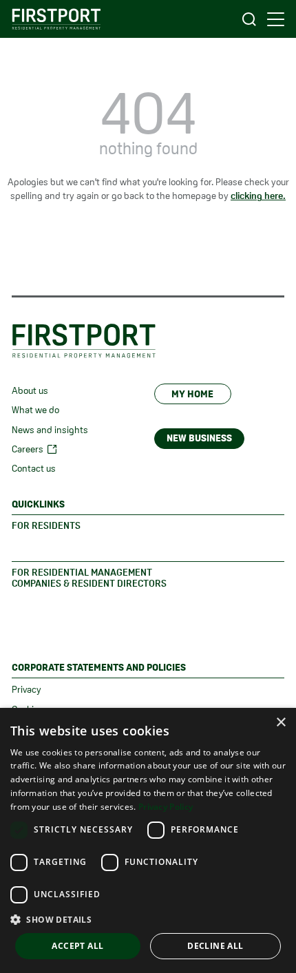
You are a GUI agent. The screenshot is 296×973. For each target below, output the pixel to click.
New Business (199, 438)
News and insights (50, 429)
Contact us (34, 468)
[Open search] (249, 19)
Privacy (26, 689)
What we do (35, 410)
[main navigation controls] (275, 19)
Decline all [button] (215, 946)
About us (30, 390)
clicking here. (258, 195)
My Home (192, 394)
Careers (27, 449)
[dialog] (148, 840)
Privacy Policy (165, 807)
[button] (148, 919)
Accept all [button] (77, 946)
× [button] (280, 723)
